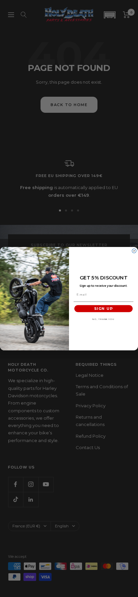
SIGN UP (103, 309)
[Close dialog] (134, 251)
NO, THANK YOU (103, 319)
